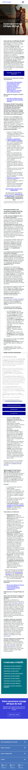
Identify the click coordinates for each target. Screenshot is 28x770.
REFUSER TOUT (14, 409)
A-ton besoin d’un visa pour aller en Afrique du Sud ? (14, 91)
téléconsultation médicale (15, 140)
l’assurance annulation (13, 178)
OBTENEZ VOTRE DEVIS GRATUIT (14, 73)
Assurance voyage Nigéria (12, 678)
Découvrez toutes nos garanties (14, 189)
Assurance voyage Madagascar (13, 673)
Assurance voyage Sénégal (12, 683)
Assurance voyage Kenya (11, 671)
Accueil (8, 13)
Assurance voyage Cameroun (13, 666)
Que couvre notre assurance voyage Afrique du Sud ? (14, 82)
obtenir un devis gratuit (13, 195)
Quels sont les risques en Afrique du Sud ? (14, 88)
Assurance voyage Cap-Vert (12, 668)
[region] (14, 385)
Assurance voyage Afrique (14, 16)
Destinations (18, 13)
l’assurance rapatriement (13, 139)
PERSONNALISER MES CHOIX (14, 405)
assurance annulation (10, 645)
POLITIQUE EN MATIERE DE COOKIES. (14, 401)
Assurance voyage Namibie (12, 676)
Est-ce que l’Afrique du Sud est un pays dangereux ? (15, 585)
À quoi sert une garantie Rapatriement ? (13, 588)
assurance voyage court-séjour (15, 299)
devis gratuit (7, 636)
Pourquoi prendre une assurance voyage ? (13, 85)
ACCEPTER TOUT (14, 413)
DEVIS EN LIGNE (14, 714)
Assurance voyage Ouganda (12, 681)
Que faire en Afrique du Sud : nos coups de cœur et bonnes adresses (15, 100)
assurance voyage (17, 602)
